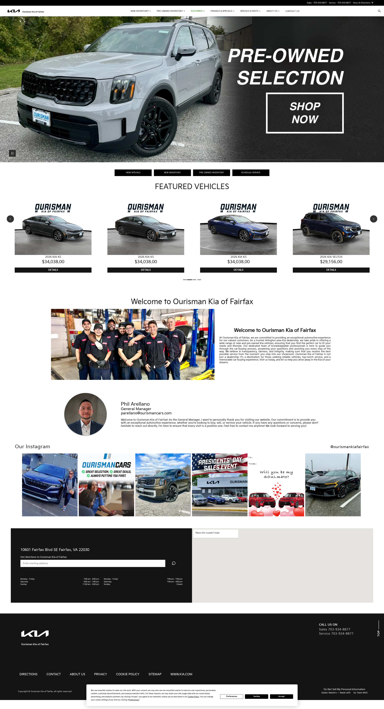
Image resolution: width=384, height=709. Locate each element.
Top (378, 633)
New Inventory (172, 172)
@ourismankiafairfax (349, 447)
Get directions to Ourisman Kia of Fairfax (43, 557)
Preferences (231, 696)
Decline (257, 696)
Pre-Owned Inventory (211, 172)
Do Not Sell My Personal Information (344, 689)
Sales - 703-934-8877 (317, 3)
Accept (281, 696)
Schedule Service (250, 172)
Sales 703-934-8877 (334, 629)
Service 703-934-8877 (336, 634)
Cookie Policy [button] (193, 697)
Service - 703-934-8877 (340, 3)
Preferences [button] (133, 700)
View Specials (133, 172)
